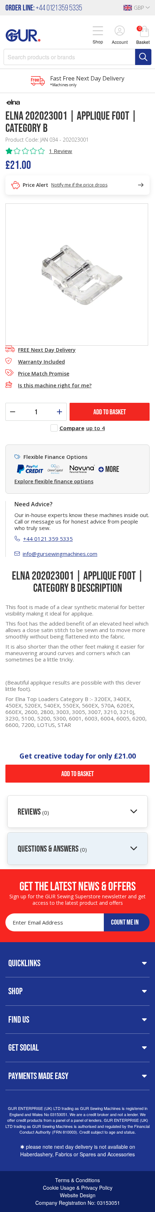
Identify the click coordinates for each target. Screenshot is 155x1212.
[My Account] (120, 31)
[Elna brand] (77, 102)
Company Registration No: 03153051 (77, 1202)
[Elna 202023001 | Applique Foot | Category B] (76, 273)
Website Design (78, 1195)
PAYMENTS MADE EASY (38, 1076)
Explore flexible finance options (53, 481)
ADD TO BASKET (109, 412)
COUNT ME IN (125, 922)
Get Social (23, 1047)
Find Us (18, 1019)
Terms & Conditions (77, 1180)
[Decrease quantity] (12, 411)
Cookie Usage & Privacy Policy (77, 1187)
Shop (15, 991)
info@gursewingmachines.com (60, 553)
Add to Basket (77, 774)
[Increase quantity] (59, 411)
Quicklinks (24, 963)
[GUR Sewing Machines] (23, 34)
